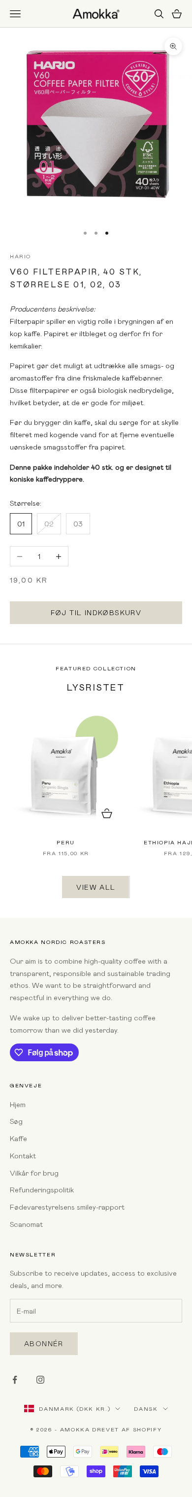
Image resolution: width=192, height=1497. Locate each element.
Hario (20, 256)
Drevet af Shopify (126, 1429)
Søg (16, 1120)
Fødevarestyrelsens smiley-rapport (67, 1206)
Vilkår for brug (34, 1172)
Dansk (146, 1408)
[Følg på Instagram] (40, 1380)
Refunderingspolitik (42, 1189)
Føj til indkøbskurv (96, 612)
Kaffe (18, 1138)
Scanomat (26, 1223)
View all (95, 887)
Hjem (18, 1104)
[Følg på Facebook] (15, 1380)
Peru (65, 842)
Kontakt (23, 1155)
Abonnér (44, 1343)
